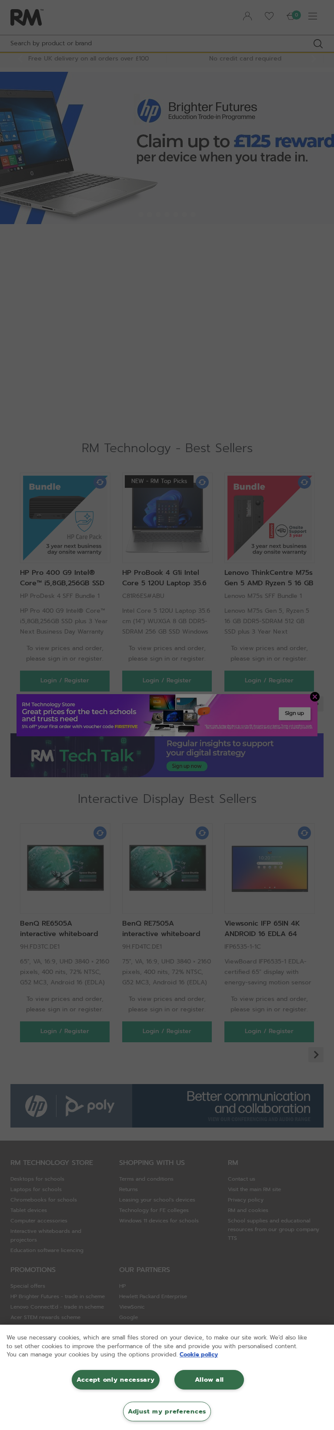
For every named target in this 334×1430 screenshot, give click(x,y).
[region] (167, 1377)
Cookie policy (199, 1354)
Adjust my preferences (167, 1411)
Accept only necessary (115, 1379)
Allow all (209, 1379)
